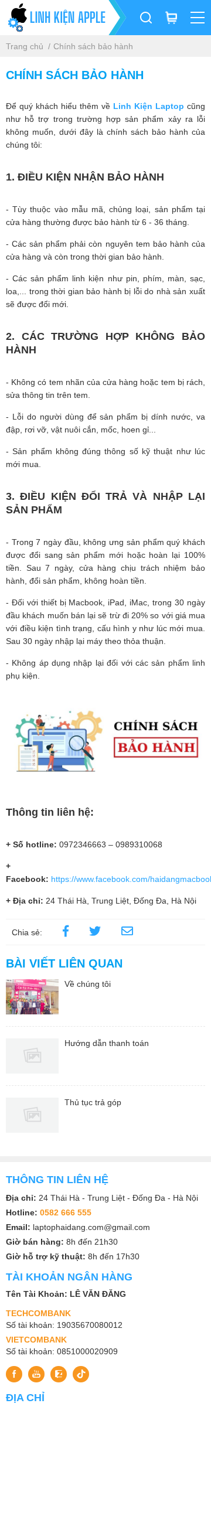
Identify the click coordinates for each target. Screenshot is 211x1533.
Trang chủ (24, 46)
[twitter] (95, 932)
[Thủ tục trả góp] (32, 1115)
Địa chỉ (25, 1397)
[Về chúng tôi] (32, 996)
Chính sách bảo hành (93, 46)
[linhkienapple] (63, 17)
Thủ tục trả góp (92, 1102)
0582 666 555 (65, 1212)
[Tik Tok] (81, 1374)
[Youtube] (36, 1374)
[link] (127, 932)
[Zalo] (58, 1374)
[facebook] (66, 932)
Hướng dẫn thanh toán (106, 1043)
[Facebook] (14, 1374)
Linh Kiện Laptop (148, 106)
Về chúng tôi (87, 984)
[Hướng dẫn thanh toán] (32, 1056)
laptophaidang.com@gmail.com (91, 1227)
